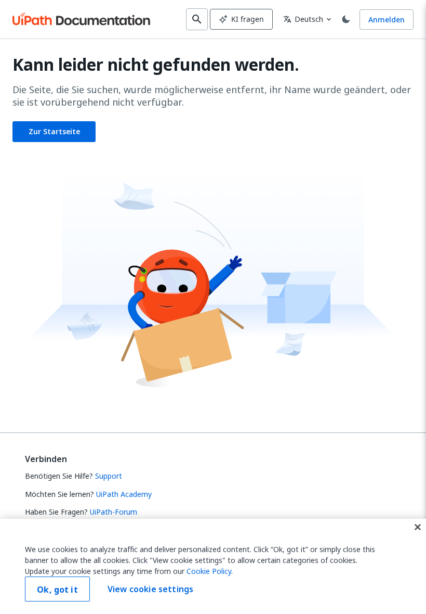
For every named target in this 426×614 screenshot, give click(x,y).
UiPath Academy (124, 494)
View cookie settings (150, 589)
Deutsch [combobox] (303, 19)
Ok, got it (57, 589)
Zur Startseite (54, 131)
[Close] (418, 527)
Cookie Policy (209, 571)
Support (108, 475)
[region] (213, 566)
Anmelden (386, 19)
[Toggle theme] (346, 19)
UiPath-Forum (113, 511)
